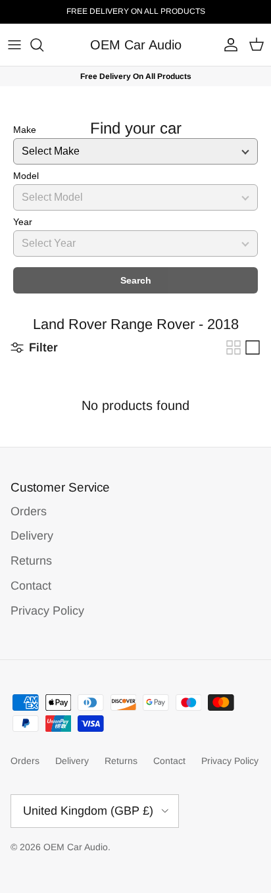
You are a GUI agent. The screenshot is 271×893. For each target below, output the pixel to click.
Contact (31, 585)
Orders (29, 511)
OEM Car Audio (75, 847)
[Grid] (233, 347)
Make (24, 129)
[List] (252, 347)
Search (135, 280)
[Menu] (14, 44)
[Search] (43, 44)
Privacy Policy (47, 610)
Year (22, 222)
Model (26, 175)
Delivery (32, 535)
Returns (31, 560)
